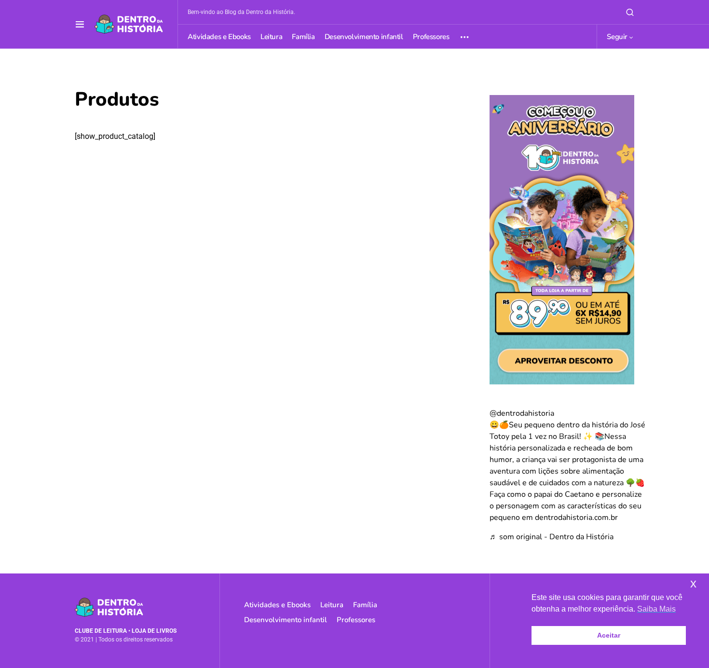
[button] (80, 24)
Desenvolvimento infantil (285, 620)
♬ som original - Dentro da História (552, 537)
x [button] (693, 583)
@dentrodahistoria (522, 413)
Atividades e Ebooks (277, 605)
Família (365, 605)
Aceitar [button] (608, 635)
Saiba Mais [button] (656, 609)
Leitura (331, 605)
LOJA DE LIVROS (154, 630)
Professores (356, 620)
